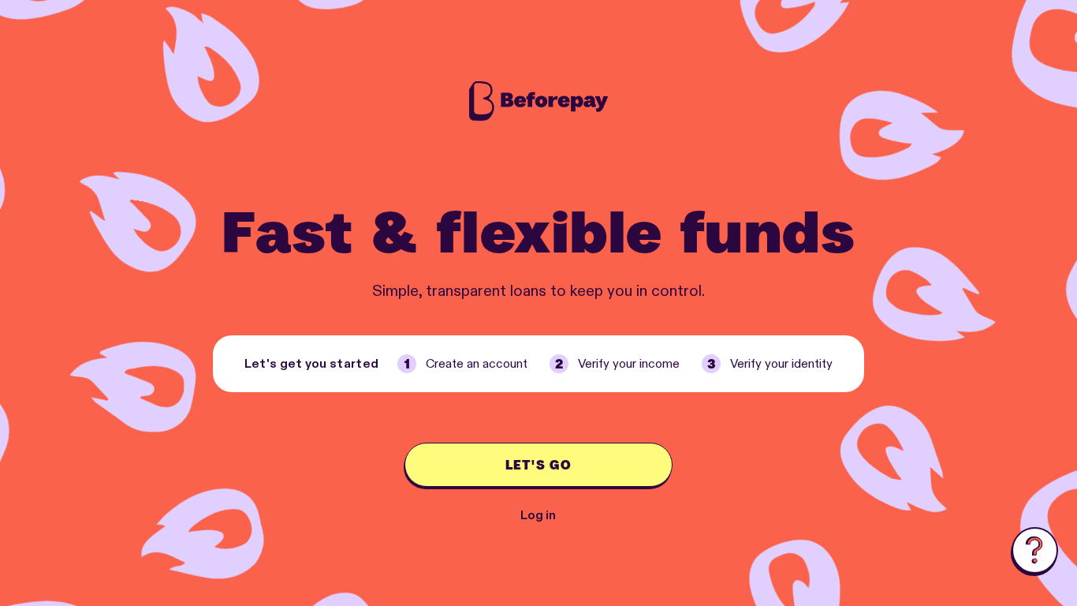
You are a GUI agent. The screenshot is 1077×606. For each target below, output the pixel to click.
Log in (538, 515)
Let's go (538, 465)
